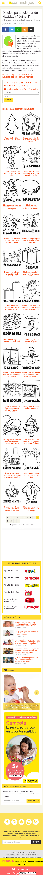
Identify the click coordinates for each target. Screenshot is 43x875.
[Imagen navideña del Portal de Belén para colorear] (31, 123)
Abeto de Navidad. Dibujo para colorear (12, 139)
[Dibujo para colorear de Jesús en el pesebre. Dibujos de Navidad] (12, 425)
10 (11, 521)
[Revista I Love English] (31, 607)
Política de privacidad (12, 855)
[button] (6, 692)
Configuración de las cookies (29, 857)
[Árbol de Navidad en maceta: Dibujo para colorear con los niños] (31, 425)
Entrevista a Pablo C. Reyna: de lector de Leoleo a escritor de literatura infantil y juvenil (27, 650)
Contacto (36, 855)
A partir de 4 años (11, 578)
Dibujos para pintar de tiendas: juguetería (31, 407)
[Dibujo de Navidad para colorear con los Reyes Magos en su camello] (31, 291)
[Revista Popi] (31, 571)
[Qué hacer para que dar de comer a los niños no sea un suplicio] (21, 692)
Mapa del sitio (26, 855)
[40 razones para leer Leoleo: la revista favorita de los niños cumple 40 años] (8, 633)
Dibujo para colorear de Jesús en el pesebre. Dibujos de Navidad (12, 441)
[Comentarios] (31, 30)
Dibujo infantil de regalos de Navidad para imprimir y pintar (12, 307)
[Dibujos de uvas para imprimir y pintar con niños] (12, 157)
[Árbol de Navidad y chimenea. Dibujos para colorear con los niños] (12, 459)
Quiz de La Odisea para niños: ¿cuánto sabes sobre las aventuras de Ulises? (26, 659)
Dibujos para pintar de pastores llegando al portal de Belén (31, 173)
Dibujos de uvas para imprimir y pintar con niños (12, 173)
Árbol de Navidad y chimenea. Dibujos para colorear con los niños (12, 475)
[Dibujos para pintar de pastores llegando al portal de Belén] (31, 157)
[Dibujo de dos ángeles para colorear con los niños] (31, 459)
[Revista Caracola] (31, 579)
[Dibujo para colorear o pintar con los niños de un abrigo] (31, 492)
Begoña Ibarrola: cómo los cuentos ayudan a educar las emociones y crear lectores (26, 624)
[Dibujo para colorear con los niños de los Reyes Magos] (12, 258)
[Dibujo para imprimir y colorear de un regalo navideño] (31, 258)
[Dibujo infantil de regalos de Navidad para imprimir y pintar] (12, 291)
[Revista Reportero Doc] (31, 593)
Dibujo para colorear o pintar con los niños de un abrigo (31, 509)
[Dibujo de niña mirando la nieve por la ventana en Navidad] (12, 358)
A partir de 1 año (11, 570)
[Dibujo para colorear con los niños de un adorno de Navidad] (12, 492)
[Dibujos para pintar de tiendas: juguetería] (31, 392)
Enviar (36, 842)
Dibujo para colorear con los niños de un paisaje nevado (12, 240)
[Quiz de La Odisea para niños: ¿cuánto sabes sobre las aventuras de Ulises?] (8, 660)
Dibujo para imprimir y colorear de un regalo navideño (31, 274)
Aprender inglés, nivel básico (11, 600)
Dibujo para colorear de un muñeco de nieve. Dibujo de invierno (31, 374)
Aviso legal (22, 853)
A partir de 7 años (11, 585)
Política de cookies (10, 857)
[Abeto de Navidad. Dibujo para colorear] (12, 123)
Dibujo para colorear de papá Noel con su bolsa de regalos (12, 207)
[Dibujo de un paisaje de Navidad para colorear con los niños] (31, 224)
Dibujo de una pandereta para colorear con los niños (31, 207)
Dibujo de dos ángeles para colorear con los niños (31, 475)
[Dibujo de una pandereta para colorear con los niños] (31, 190)
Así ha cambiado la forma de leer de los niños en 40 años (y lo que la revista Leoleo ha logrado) (27, 642)
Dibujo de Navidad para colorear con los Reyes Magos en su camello (31, 307)
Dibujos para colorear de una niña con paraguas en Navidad (31, 341)
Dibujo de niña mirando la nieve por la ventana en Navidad (12, 374)
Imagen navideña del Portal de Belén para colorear (31, 140)
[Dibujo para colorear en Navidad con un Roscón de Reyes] (12, 325)
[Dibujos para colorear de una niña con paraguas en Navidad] (31, 325)
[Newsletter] (25, 30)
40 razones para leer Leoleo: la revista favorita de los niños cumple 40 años (26, 633)
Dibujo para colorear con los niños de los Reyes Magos (12, 274)
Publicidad (31, 853)
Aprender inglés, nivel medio (11, 607)
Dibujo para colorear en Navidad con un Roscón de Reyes (12, 341)
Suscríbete (33, 801)
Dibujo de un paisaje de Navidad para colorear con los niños (31, 240)
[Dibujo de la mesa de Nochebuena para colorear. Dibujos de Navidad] (12, 392)
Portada (13, 853)
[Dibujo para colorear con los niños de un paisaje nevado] (12, 224)
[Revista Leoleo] (31, 586)
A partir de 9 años (11, 592)
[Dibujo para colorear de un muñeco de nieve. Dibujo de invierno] (31, 358)
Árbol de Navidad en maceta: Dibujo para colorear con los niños (31, 441)
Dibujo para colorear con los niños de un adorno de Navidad (12, 509)
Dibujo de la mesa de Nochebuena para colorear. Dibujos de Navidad (12, 409)
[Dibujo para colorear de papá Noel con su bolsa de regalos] (12, 190)
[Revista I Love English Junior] (31, 600)
